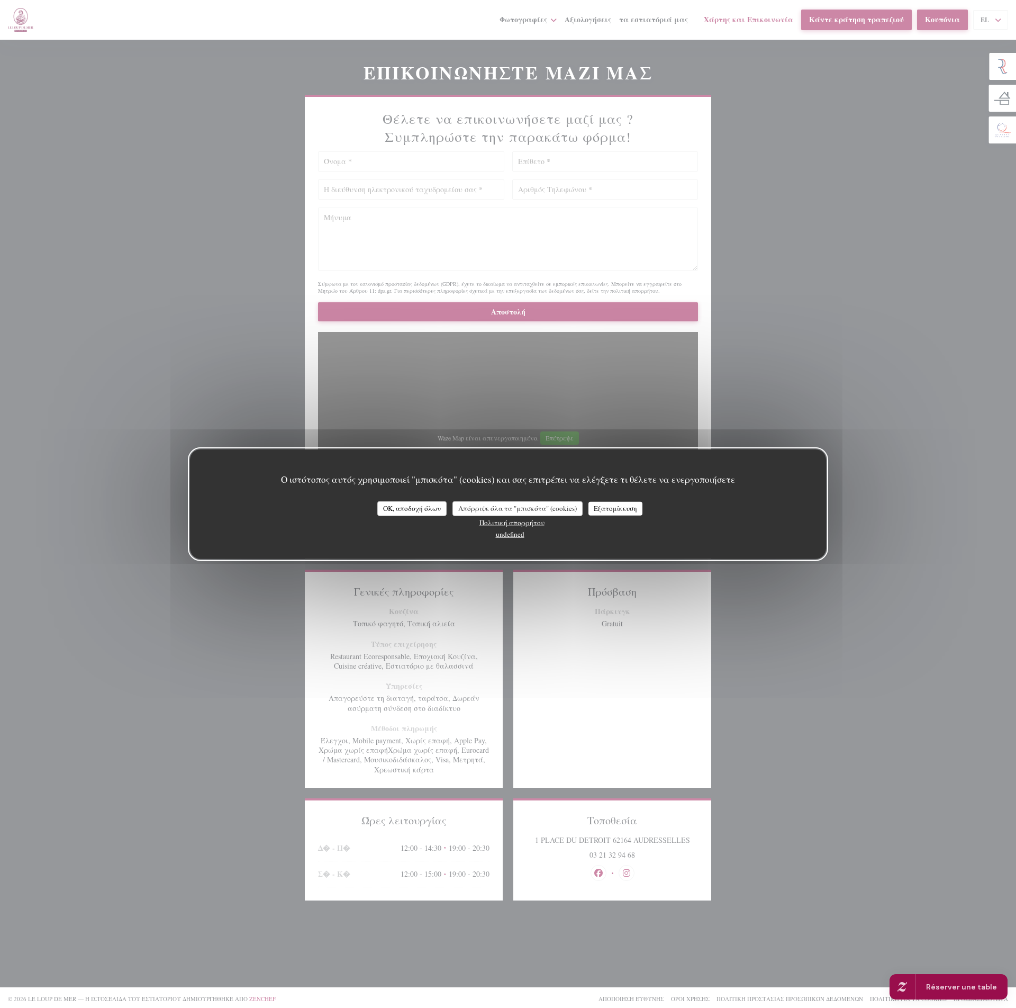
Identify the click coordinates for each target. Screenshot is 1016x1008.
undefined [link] (510, 533)
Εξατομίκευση (615, 508)
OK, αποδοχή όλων (412, 508)
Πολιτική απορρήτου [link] (512, 522)
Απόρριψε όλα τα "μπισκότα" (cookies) (517, 508)
